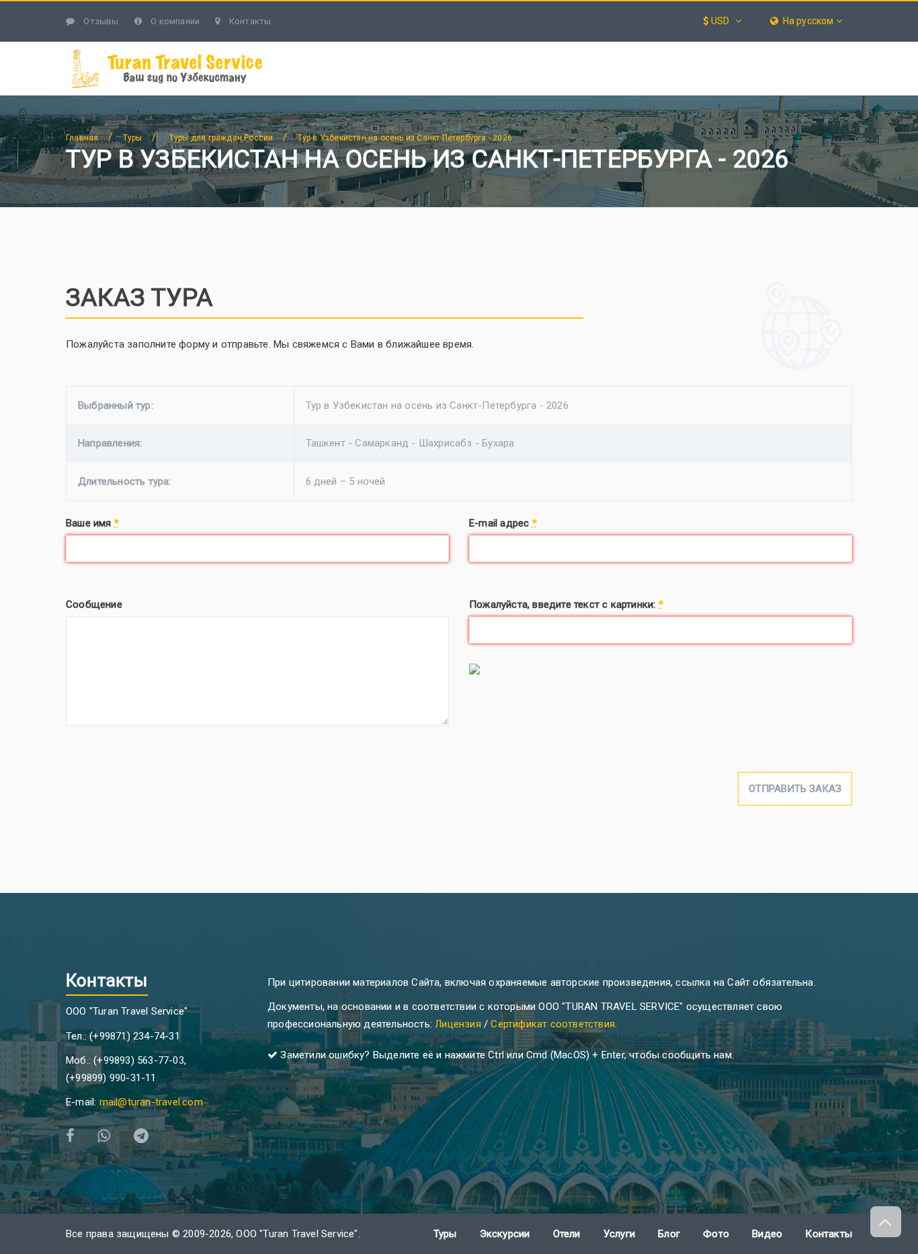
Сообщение (94, 604)
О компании (174, 21)
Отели (711, 49)
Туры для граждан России (221, 138)
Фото (716, 1234)
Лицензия (458, 1024)
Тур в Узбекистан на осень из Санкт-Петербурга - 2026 (405, 138)
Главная (82, 138)
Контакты (249, 21)
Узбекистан (376, 49)
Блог (780, 49)
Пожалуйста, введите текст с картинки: (566, 604)
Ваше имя (92, 523)
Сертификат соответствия (553, 1024)
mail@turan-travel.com (151, 1102)
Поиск (827, 49)
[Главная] (324, 49)
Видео (767, 1234)
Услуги (633, 49)
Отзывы (99, 21)
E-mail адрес (503, 523)
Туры (462, 49)
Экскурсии (544, 49)
